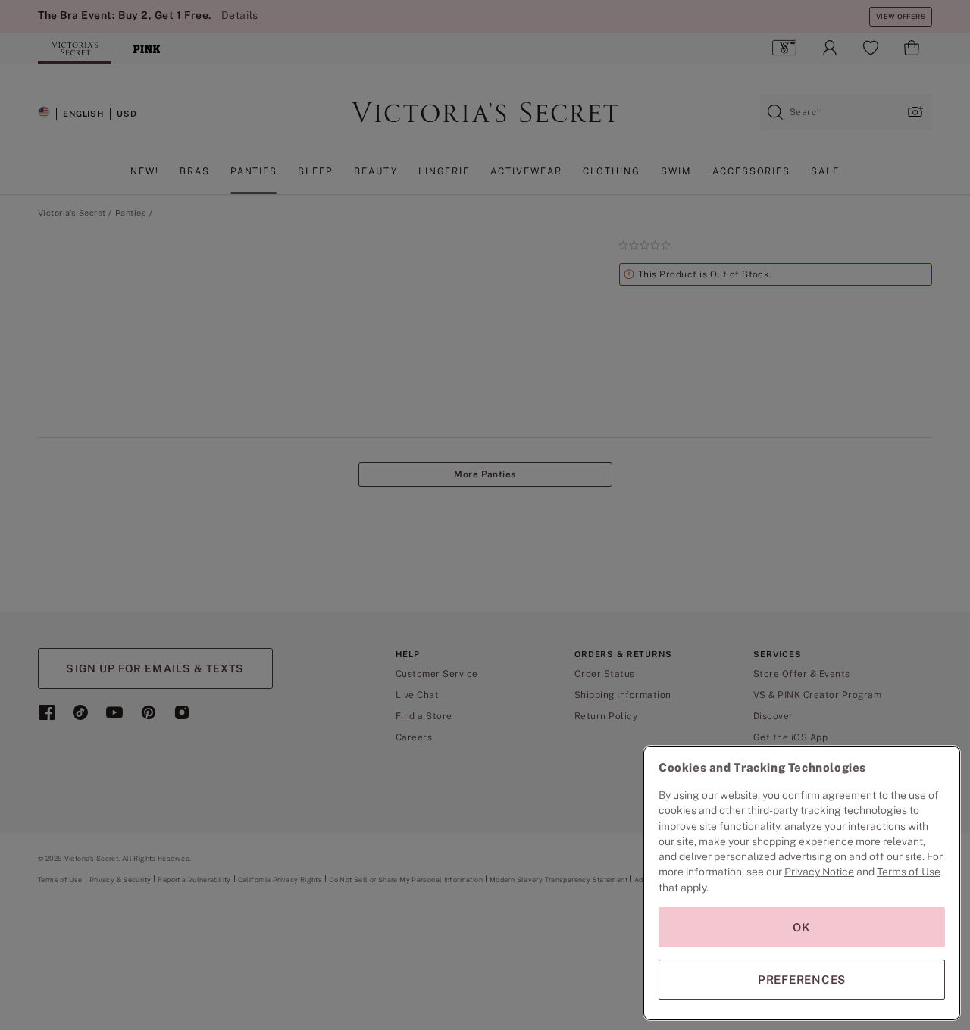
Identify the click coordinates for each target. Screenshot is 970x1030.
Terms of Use (908, 872)
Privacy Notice (819, 872)
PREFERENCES (802, 979)
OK (802, 927)
